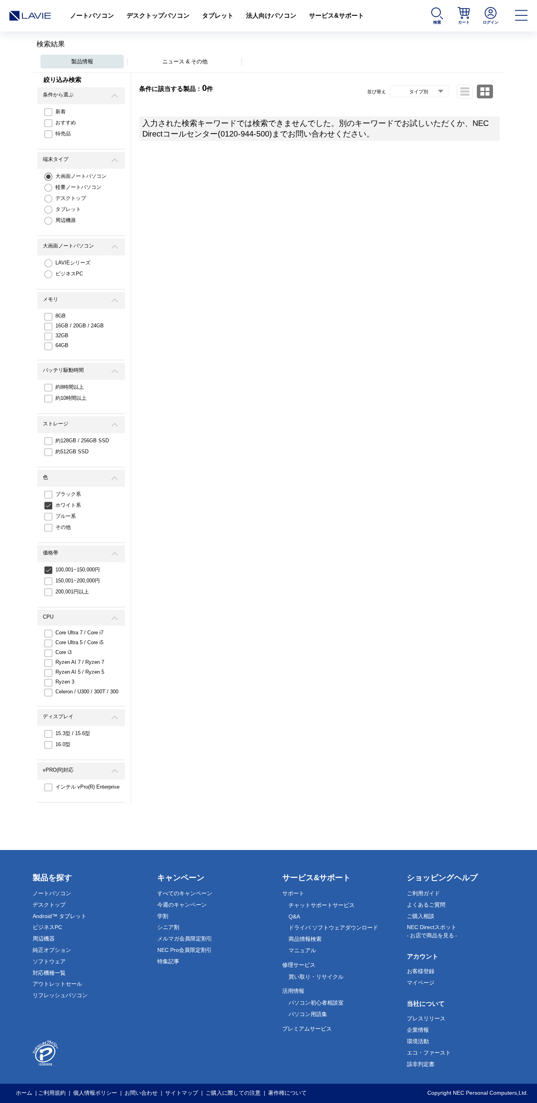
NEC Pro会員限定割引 (184, 950)
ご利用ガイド (423, 893)
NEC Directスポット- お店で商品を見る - (432, 931)
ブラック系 (68, 494)
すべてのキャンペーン (184, 893)
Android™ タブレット (59, 916)
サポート (293, 893)
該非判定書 (420, 1064)
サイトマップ (181, 1093)
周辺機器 (65, 220)
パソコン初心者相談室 (316, 1003)
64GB (61, 345)
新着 (60, 112)
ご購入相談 (420, 916)
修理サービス (298, 965)
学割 (162, 916)
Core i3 (63, 652)
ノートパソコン (92, 15)
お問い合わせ (141, 1093)
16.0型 (62, 744)
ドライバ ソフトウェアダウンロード (333, 927)
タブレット (218, 15)
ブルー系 (65, 516)
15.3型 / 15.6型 (72, 733)
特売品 (63, 134)
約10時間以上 (70, 398)
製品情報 (82, 61)
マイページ (420, 982)
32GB (61, 335)
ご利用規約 (52, 1093)
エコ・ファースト (429, 1052)
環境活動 (418, 1041)
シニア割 (168, 927)
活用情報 (293, 991)
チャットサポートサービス (322, 905)
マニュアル (302, 950)
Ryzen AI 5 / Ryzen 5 (79, 672)
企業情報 (418, 1030)
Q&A (294, 916)
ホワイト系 (68, 505)
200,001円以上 (72, 592)
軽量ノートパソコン (78, 187)
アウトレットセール (57, 984)
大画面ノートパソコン (81, 176)
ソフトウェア (49, 961)
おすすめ (65, 123)
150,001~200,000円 (77, 581)
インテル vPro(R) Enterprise (87, 787)
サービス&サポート (336, 15)
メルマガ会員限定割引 (184, 938)
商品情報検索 (305, 939)
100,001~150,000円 (77, 570)
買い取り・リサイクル (316, 977)
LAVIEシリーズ (72, 263)
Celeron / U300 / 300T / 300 (86, 692)
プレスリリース (426, 1018)
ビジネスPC (69, 274)
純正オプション (52, 950)
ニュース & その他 (185, 61)
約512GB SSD (71, 452)
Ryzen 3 (64, 682)
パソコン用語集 (308, 1014)
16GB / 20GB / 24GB (79, 326)
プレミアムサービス (307, 1028)
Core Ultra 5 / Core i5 (79, 642)
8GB (60, 316)
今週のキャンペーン (182, 905)
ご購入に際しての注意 (233, 1093)
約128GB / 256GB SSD (82, 440)
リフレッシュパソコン (60, 995)
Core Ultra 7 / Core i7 (79, 633)
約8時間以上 (69, 387)
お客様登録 (420, 971)
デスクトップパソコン (158, 15)
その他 (63, 527)
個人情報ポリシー (95, 1093)
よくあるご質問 (426, 905)
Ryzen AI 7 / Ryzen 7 (79, 662)
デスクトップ (70, 198)
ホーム (24, 1093)
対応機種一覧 (49, 973)
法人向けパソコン (271, 15)
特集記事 (168, 961)
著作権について (287, 1093)
